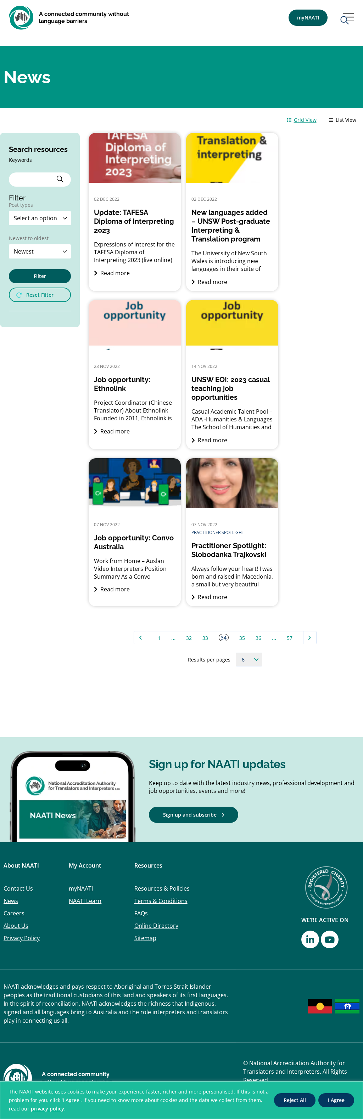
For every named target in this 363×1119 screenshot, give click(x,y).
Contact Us (18, 888)
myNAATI (81, 888)
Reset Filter (40, 294)
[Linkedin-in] (310, 939)
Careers (14, 913)
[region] (181, 1100)
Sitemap (145, 938)
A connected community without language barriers (84, 17)
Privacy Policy (22, 938)
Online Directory (156, 925)
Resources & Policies (162, 888)
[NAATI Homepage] (21, 18)
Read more (114, 273)
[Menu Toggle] (347, 19)
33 (205, 638)
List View (346, 120)
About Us (16, 925)
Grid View (305, 120)
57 (289, 638)
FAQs (141, 913)
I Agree (336, 1100)
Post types (21, 205)
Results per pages (209, 659)
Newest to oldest (29, 239)
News (11, 900)
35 (242, 638)
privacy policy (47, 1108)
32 (189, 638)
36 (258, 638)
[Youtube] (330, 939)
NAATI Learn (85, 900)
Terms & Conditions (161, 900)
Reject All (295, 1100)
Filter (40, 276)
